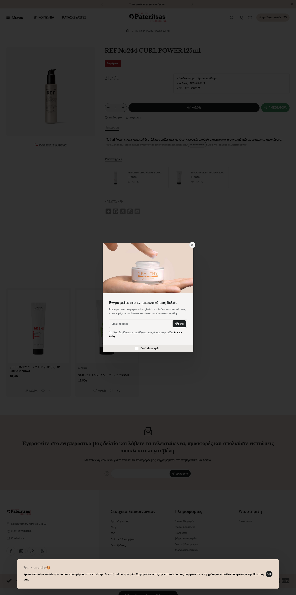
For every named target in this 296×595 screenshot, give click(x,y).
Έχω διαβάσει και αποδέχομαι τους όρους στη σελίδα (145, 334)
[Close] (192, 245)
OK (269, 574)
